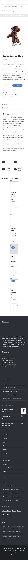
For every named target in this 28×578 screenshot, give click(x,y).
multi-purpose (10, 531)
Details (16, 207)
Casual (18, 526)
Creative (5, 442)
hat (17, 528)
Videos (4, 471)
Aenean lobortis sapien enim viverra (12, 398)
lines (4, 531)
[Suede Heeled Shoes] (14, 219)
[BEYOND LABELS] (14, 512)
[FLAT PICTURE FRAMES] (4, 512)
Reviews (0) (5, 108)
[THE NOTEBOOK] (9, 516)
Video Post (5, 384)
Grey (14, 528)
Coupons (5, 438)
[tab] (14, 104)
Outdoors (5, 534)
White (19, 536)
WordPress (14, 552)
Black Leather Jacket (13, 259)
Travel (10, 536)
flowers (9, 528)
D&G (23, 526)
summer (21, 534)
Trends (5, 464)
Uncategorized (6, 468)
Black (4, 526)
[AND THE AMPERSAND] (19, 512)
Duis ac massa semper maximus (11, 500)
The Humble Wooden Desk (10, 395)
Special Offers (6, 460)
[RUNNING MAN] (4, 516)
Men (16, 94)
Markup (5, 453)
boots (8, 526)
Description (5, 104)
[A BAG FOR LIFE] (9, 512)
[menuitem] (6, 6)
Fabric (7, 96)
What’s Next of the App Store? (10, 391)
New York (11, 96)
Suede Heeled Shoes (13, 228)
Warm (14, 536)
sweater (5, 536)
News (4, 456)
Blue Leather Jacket (13, 293)
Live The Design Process (9, 387)
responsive (15, 534)
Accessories (12, 94)
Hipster (22, 528)
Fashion (5, 449)
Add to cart (17, 85)
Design (5, 445)
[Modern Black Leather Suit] (14, 185)
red (10, 534)
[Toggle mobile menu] (25, 11)
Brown (13, 526)
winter (4, 539)
